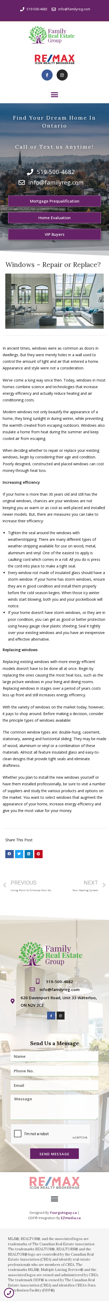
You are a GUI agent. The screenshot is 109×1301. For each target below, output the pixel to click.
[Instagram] (62, 75)
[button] (55, 95)
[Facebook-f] (47, 75)
